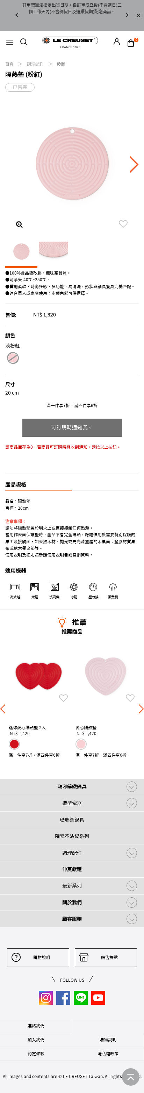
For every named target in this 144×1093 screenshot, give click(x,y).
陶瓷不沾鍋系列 (72, 836)
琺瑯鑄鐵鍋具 (72, 786)
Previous (17, 15)
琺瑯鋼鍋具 (72, 819)
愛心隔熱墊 (85, 727)
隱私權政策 (108, 1053)
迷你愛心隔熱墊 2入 (27, 727)
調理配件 (36, 64)
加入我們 (36, 1040)
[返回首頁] (130, 1077)
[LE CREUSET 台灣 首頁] (70, 42)
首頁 (10, 64)
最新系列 (72, 885)
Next (127, 15)
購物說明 (41, 957)
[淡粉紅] (12, 359)
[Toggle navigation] (10, 42)
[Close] (138, 15)
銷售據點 (109, 957)
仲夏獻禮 (72, 869)
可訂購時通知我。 (72, 427)
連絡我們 (36, 1026)
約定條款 (36, 1053)
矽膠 (61, 64)
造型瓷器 (72, 803)
